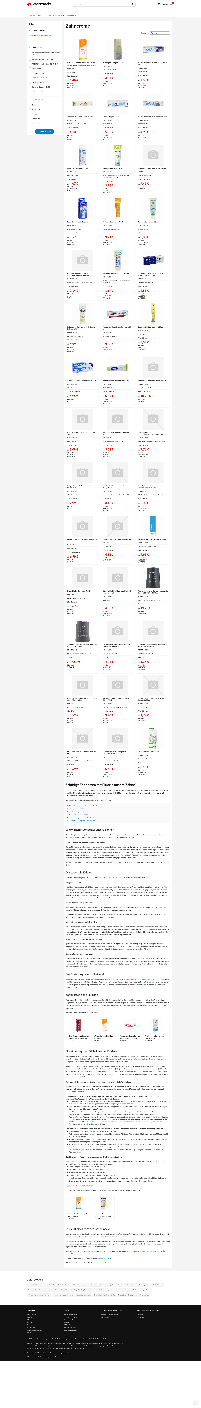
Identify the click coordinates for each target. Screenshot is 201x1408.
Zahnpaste (36, 123)
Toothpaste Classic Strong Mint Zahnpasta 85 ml (114, 752)
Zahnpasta (36, 119)
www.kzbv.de (106, 1258)
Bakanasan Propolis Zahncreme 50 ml (152, 539)
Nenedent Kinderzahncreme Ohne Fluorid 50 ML (103, 1214)
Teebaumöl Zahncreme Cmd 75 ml (150, 327)
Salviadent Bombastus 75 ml (148, 752)
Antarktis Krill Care (34, 1285)
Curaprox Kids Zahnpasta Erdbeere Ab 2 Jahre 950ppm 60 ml (82, 699)
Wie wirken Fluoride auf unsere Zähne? (83, 806)
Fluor (166, 887)
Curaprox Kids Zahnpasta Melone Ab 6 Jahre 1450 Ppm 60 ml (152, 645)
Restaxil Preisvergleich (104, 1290)
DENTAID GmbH (38, 91)
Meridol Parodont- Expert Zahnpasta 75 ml (153, 63)
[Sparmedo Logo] (39, 4)
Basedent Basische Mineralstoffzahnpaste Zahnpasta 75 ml (152, 433)
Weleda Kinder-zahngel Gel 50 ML (78, 1214)
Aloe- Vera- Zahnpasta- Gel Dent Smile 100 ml (81, 433)
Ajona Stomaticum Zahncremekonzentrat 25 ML (78, 1036)
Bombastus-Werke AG (40, 78)
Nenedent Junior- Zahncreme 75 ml (116, 273)
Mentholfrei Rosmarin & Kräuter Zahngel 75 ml (115, 487)
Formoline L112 (49, 1285)
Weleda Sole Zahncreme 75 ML (155, 1036)
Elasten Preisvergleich (80, 1285)
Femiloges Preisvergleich (60, 1290)
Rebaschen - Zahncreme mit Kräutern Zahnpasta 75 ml (81, 328)
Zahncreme (36, 109)
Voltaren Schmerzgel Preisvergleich (136, 1285)
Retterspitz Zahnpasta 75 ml (113, 63)
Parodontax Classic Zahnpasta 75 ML (130, 1036)
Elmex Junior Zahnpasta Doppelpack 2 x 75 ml (82, 540)
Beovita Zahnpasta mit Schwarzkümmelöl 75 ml (147, 487)
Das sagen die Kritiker (76, 809)
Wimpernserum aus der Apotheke (39, 1295)
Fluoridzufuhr (142, 979)
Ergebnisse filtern (44, 132)
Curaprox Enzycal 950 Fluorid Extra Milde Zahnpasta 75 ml (151, 274)
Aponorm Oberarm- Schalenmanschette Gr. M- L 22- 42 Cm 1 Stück (153, 592)
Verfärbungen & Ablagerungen (40, 35)
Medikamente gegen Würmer (141, 1290)
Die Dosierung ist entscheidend (80, 812)
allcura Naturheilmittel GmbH (42, 59)
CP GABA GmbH (38, 82)
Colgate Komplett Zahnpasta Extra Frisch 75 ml (80, 487)
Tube (34, 105)
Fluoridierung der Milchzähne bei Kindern (84, 818)
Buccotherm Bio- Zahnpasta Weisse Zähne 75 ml (116, 699)
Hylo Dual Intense (64, 1285)
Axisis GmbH (36, 68)
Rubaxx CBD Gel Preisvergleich (38, 1290)
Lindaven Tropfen (96, 1285)
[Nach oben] (195, 1402)
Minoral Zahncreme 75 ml (112, 168)
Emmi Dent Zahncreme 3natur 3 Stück (152, 380)
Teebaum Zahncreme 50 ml (148, 222)
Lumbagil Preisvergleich (114, 1285)
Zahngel (35, 114)
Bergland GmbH (38, 73)
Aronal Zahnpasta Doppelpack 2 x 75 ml (82, 380)
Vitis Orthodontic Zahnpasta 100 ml (116, 380)
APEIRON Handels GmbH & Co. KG (45, 64)
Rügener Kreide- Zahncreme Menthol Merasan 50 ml (117, 592)
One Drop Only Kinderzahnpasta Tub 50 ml (82, 752)
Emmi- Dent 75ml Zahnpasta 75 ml (79, 222)
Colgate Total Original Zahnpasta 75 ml (117, 539)
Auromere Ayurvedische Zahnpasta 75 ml (117, 433)
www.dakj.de (113, 1263)
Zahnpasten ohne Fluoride (78, 815)
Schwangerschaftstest (83, 1295)
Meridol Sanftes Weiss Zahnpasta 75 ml (152, 117)
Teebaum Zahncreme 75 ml (113, 222)
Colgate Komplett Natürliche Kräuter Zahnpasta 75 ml (152, 699)
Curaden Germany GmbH (41, 87)
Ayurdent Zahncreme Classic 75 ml (80, 117)
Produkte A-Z (68, 1320)
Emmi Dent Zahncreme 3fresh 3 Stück (152, 168)
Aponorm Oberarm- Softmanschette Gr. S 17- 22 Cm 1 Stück (82, 645)
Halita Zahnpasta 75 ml (111, 117)
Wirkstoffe (67, 1325)
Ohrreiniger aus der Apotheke (63, 1295)
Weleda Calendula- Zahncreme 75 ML (104, 1036)
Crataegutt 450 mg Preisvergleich (83, 1290)
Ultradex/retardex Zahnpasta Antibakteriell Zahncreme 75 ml (79, 274)
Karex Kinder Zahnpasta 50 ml (78, 591)
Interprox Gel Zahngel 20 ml (77, 168)
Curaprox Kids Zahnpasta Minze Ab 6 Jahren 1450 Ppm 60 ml (116, 645)
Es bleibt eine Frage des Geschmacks (82, 821)
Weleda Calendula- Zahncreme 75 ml (81, 63)
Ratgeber (67, 1322)
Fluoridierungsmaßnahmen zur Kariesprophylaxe (145, 1251)
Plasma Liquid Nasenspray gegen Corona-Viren (133, 1295)
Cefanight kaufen (157, 1285)
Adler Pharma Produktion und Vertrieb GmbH (46, 54)
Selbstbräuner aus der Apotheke (104, 1295)
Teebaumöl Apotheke (122, 1290)
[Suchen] (132, 4)
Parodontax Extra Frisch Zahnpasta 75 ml (117, 328)
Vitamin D (94, 1122)
